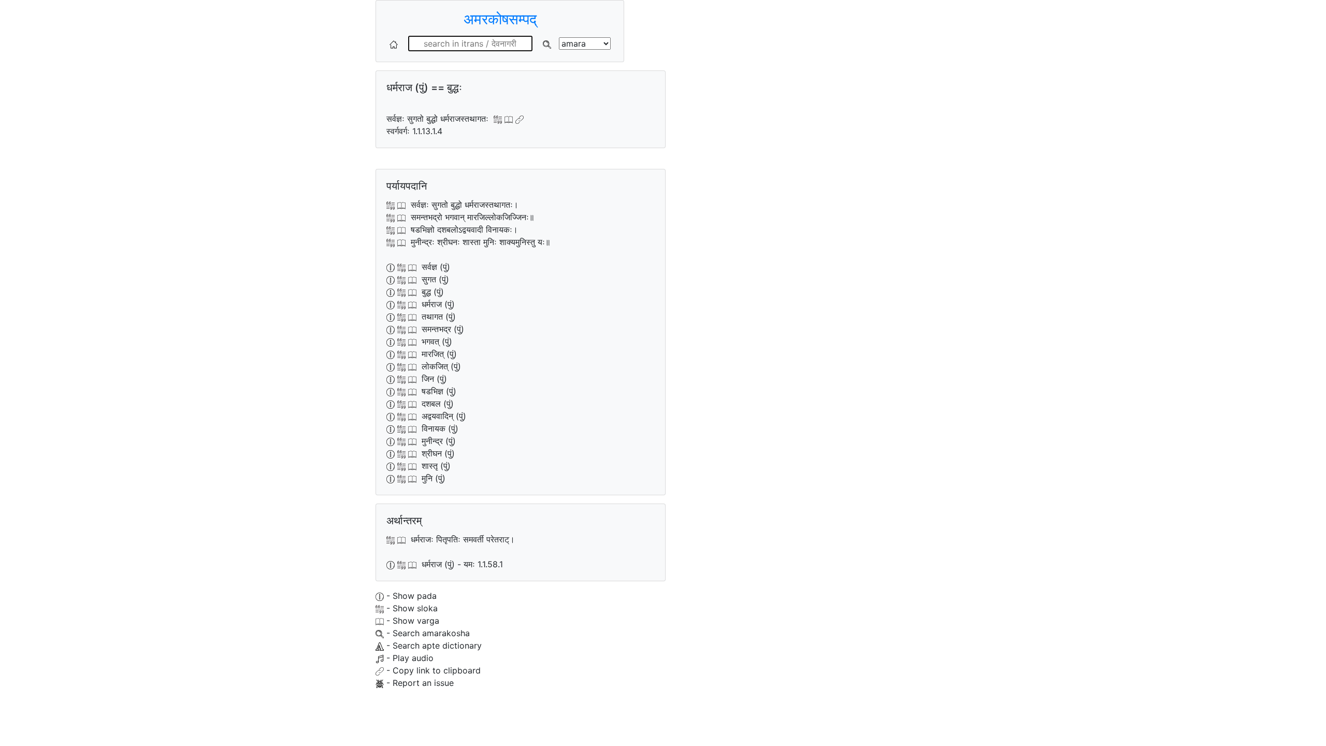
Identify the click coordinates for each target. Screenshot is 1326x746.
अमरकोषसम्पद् (500, 19)
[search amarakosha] (547, 43)
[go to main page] (394, 43)
